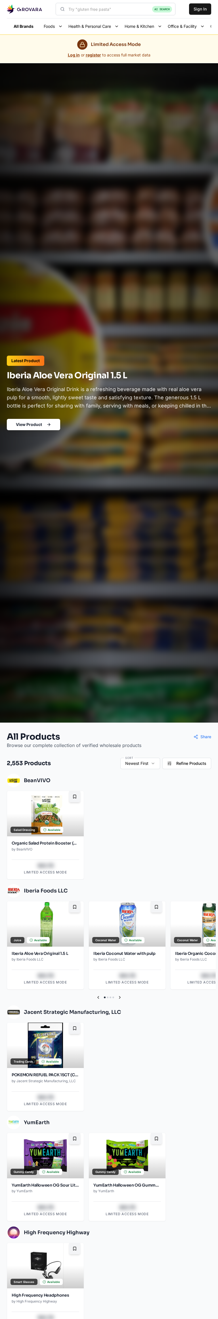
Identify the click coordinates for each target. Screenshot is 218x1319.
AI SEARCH (162, 9)
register (93, 54)
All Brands (23, 26)
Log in (74, 54)
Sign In (200, 9)
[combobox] (115, 9)
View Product (29, 424)
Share (205, 736)
